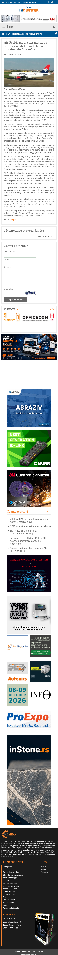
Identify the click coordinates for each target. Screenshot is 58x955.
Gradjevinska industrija (12, 872)
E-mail (6, 259)
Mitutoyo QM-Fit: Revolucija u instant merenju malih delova (29, 520)
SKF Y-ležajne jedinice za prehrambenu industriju (23, 532)
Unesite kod (8, 289)
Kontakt (25, 2)
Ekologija (7, 897)
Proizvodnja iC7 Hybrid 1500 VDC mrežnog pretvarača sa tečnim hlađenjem (28, 541)
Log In (51, 2)
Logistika (6, 880)
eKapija (13, 220)
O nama (4, 2)
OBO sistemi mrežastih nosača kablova (30, 526)
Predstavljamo (9, 894)
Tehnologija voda (10, 889)
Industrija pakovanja (11, 886)
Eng (11, 27)
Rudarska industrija (11, 908)
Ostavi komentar (46, 236)
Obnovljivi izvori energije (13, 875)
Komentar (8, 267)
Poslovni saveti (9, 900)
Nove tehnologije (10, 878)
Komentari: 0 (20, 54)
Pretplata (32, 2)
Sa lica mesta (8, 903)
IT (3, 869)
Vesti (5, 905)
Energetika (7, 867)
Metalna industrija (10, 883)
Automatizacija (9, 891)
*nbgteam (34, 954)
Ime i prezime (9, 251)
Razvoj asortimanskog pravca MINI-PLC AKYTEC (28, 549)
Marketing (12, 2)
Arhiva (19, 2)
